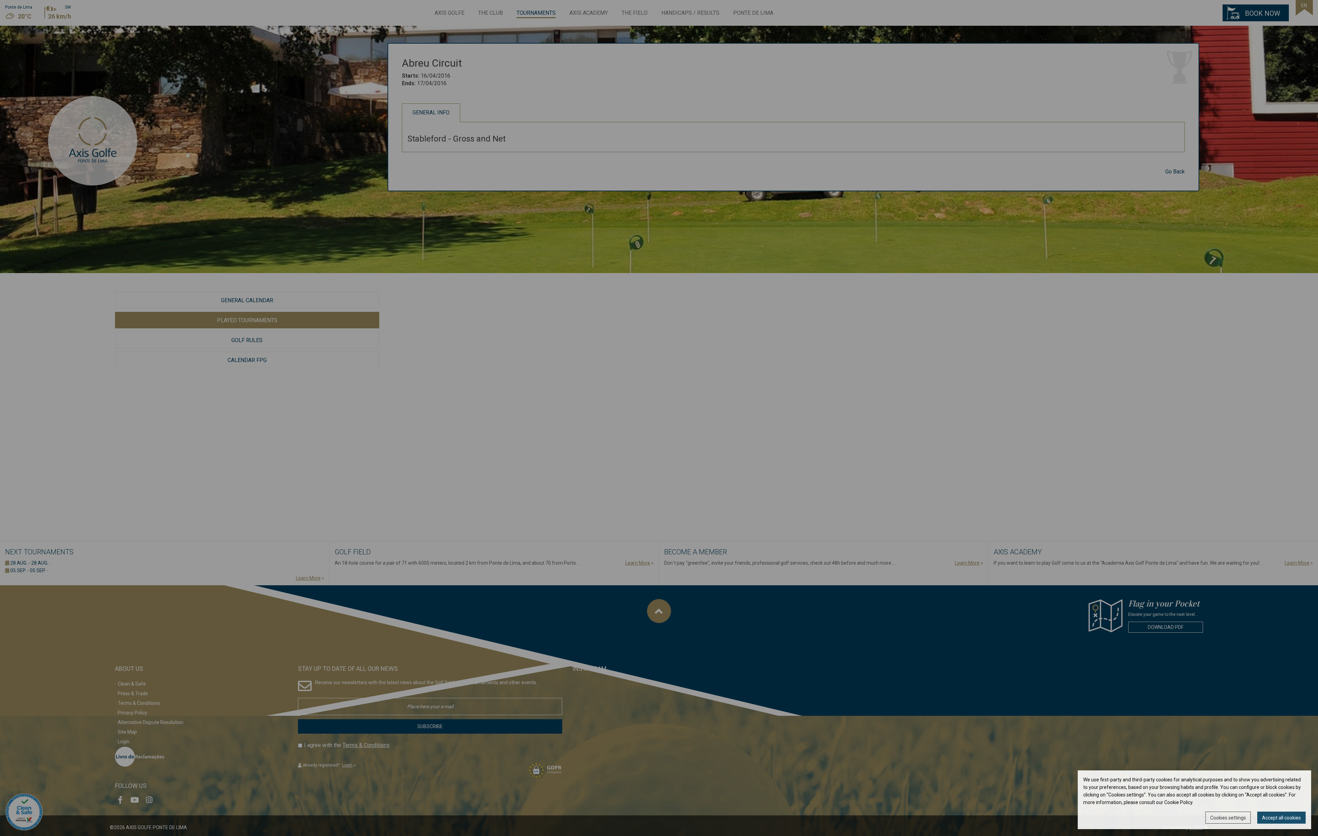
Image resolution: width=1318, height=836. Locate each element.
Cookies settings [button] (1228, 818)
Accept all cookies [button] (1281, 818)
